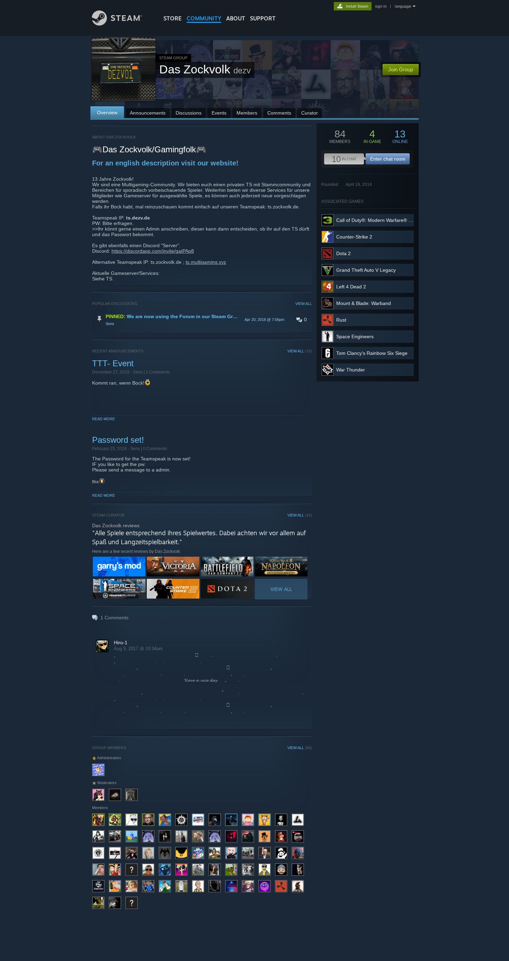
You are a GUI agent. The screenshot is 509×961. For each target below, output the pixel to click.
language (403, 6)
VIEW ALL (303, 304)
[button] (202, 319)
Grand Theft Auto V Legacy (366, 270)
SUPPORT (263, 18)
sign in (380, 6)
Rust (341, 320)
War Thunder (350, 369)
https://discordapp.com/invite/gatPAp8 (152, 251)
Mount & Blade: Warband (363, 303)
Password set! (118, 439)
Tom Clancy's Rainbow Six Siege (372, 353)
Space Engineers (355, 336)
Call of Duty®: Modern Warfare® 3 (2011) (381, 220)
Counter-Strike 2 (354, 237)
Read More (103, 419)
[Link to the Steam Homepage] (117, 24)
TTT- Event (113, 363)
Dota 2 (343, 253)
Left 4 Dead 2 (351, 286)
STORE (172, 18)
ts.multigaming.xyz (206, 262)
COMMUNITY (204, 18)
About (235, 18)
